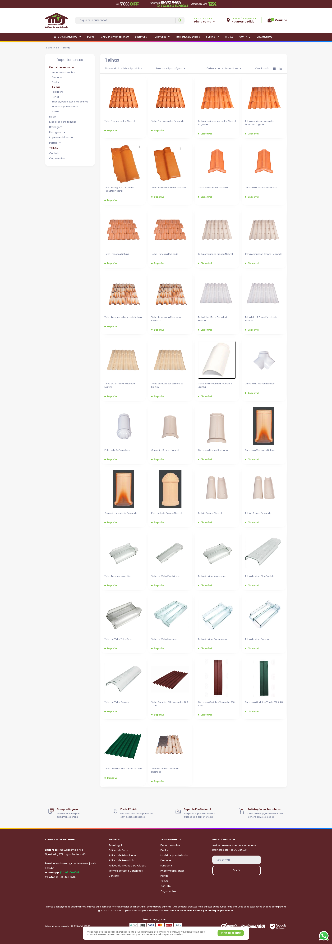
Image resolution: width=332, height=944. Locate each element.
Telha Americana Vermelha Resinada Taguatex (259, 123)
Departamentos (67, 36)
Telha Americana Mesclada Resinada (166, 319)
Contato (244, 36)
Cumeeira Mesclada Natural (260, 450)
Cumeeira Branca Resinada (213, 450)
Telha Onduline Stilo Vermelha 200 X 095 (169, 704)
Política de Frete (118, 850)
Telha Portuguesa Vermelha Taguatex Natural (119, 189)
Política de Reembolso (122, 860)
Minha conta (203, 21)
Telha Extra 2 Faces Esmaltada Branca (261, 319)
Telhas (229, 36)
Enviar (236, 870)
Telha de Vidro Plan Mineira (165, 576)
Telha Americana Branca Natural (215, 254)
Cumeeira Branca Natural (164, 450)
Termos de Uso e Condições (126, 871)
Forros (55, 111)
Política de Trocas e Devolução (127, 865)
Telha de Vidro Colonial (116, 702)
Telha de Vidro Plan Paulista (259, 576)
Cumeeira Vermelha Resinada (261, 187)
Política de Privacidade (122, 855)
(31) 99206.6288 (69, 872)
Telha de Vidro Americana (212, 576)
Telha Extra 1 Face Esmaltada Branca (213, 319)
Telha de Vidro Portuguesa (212, 639)
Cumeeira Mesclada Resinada (120, 513)
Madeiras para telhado (115, 36)
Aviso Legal (115, 845)
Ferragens (160, 36)
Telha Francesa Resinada (164, 254)
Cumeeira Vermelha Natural (213, 187)
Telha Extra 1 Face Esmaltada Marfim (119, 385)
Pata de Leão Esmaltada (117, 450)
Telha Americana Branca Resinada (263, 254)
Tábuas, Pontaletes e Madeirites (70, 101)
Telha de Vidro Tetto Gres (118, 639)
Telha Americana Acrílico (117, 576)
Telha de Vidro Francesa (164, 639)
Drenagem (141, 36)
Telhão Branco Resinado (258, 513)
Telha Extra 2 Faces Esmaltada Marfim (167, 385)
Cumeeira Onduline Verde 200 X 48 (264, 702)
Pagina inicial (52, 47)
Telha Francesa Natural (116, 254)
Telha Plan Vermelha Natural (119, 121)
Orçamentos (264, 36)
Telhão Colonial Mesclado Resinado (165, 770)
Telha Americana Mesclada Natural (123, 317)
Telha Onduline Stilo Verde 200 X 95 (123, 768)
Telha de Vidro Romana (257, 639)
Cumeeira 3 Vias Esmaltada (259, 383)
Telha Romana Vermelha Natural (168, 187)
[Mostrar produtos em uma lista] (280, 68)
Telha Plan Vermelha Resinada (167, 121)
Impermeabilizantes (188, 36)
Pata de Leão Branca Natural (166, 513)
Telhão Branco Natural (210, 513)
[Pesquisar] (179, 20)
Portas (210, 36)
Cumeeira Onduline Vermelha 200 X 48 (216, 704)
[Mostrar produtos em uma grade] (274, 68)
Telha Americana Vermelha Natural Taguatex (217, 123)
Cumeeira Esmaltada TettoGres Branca (215, 385)
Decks (90, 36)
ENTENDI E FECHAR (231, 933)
